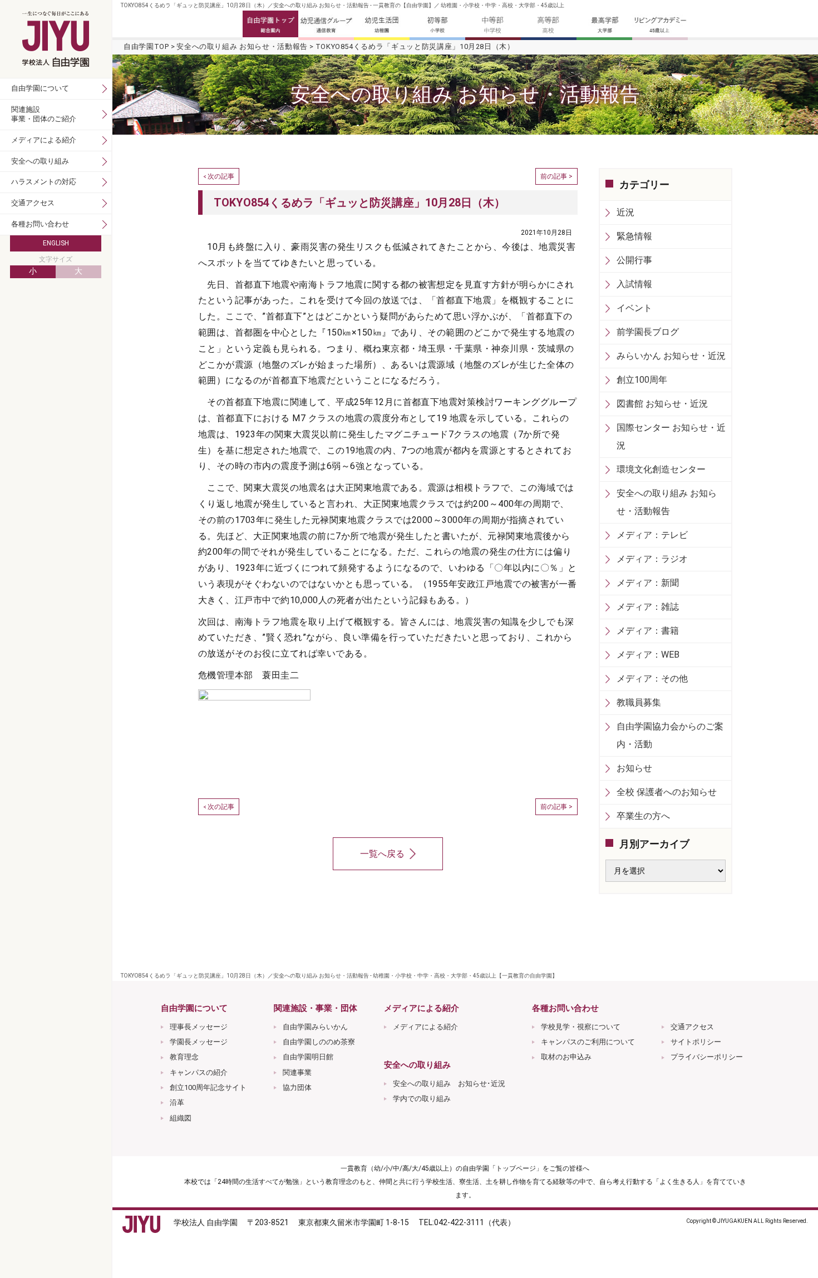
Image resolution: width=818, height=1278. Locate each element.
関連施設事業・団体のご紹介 (43, 114)
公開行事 (634, 260)
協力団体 (297, 1087)
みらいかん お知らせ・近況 (671, 356)
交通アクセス (692, 1027)
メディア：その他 (652, 678)
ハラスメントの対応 (43, 181)
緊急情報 (634, 236)
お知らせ (634, 768)
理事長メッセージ (199, 1027)
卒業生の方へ (643, 816)
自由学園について (40, 88)
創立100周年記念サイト (208, 1087)
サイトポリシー (696, 1042)
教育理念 (184, 1057)
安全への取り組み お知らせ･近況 (449, 1083)
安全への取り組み (40, 161)
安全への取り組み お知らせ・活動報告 (242, 46)
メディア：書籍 (648, 630)
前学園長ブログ (648, 332)
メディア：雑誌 (648, 606)
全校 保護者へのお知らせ (667, 792)
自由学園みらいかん (315, 1027)
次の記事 (221, 176)
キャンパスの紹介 (199, 1072)
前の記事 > (556, 176)
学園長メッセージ (199, 1042)
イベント (634, 308)
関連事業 (297, 1072)
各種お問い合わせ (40, 224)
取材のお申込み (566, 1057)
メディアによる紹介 (425, 1027)
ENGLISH (56, 243)
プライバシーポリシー (707, 1057)
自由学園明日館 (308, 1057)
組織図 (180, 1118)
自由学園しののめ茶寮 (319, 1042)
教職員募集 (639, 702)
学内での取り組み (422, 1098)
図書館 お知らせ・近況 (662, 403)
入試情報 (634, 284)
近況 (625, 212)
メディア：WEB (648, 654)
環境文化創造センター (661, 469)
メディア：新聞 (648, 583)
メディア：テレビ (652, 535)
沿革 (177, 1102)
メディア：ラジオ (652, 559)
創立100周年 (642, 379)
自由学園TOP (146, 46)
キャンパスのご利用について (588, 1042)
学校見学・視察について (580, 1027)
